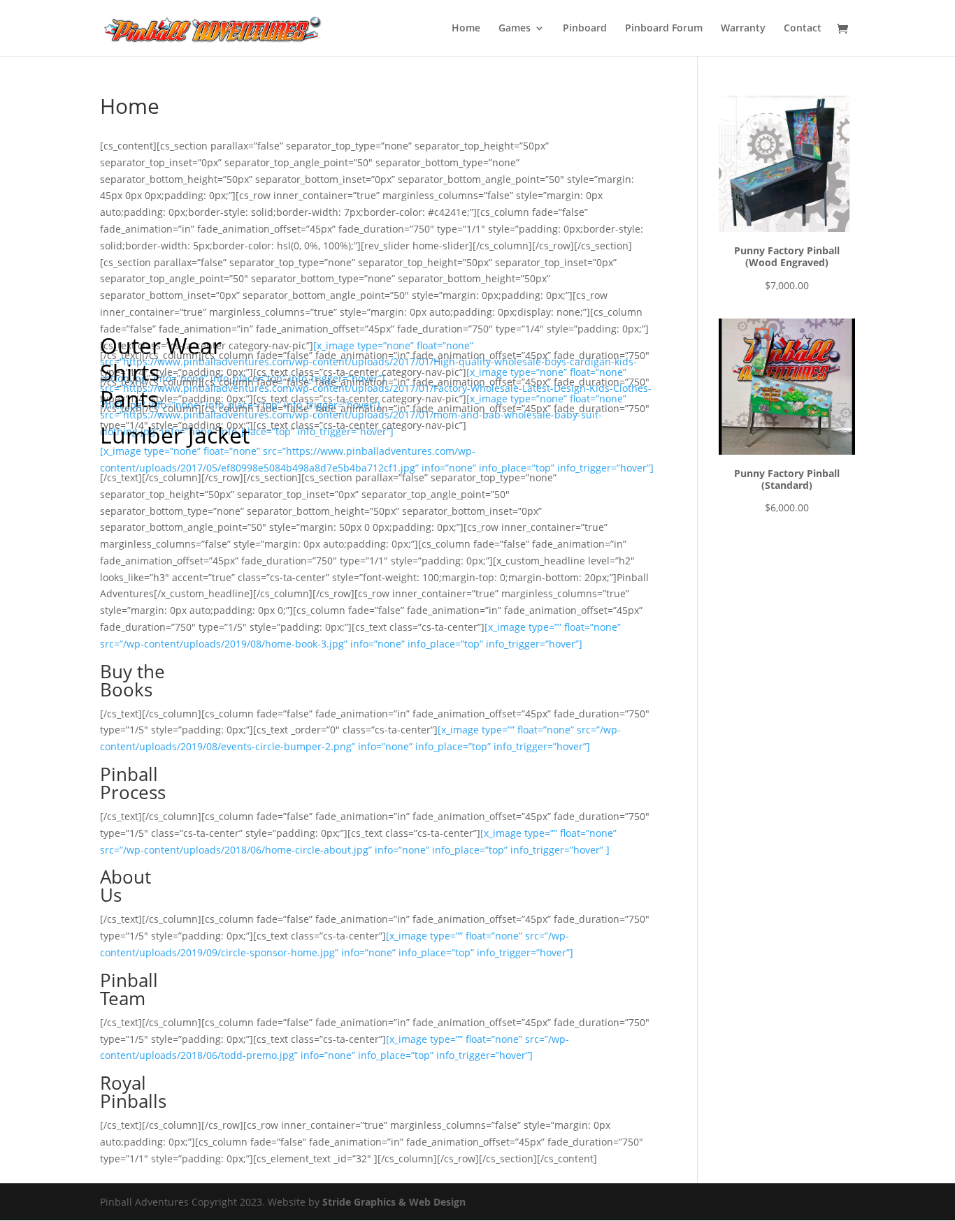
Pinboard (585, 28)
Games (514, 28)
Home (466, 28)
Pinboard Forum (664, 28)
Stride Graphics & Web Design (394, 1201)
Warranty (743, 28)
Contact (802, 28)
